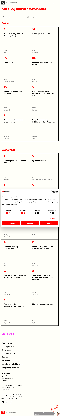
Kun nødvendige (11, 223)
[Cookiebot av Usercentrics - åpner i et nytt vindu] (52, 191)
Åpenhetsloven (6, 376)
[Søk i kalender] (28, 17)
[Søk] (53, 3)
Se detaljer (52, 218)
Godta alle (49, 223)
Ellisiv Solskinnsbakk (16, 397)
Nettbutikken (6, 380)
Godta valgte (30, 223)
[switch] (23, 213)
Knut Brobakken (14, 399)
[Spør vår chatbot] (58, 414)
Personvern (5, 373)
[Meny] (57, 3)
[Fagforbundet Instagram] (6, 402)
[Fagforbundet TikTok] (10, 402)
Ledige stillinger (7, 378)
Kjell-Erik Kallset (18, 395)
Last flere (7, 334)
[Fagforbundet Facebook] (2, 402)
